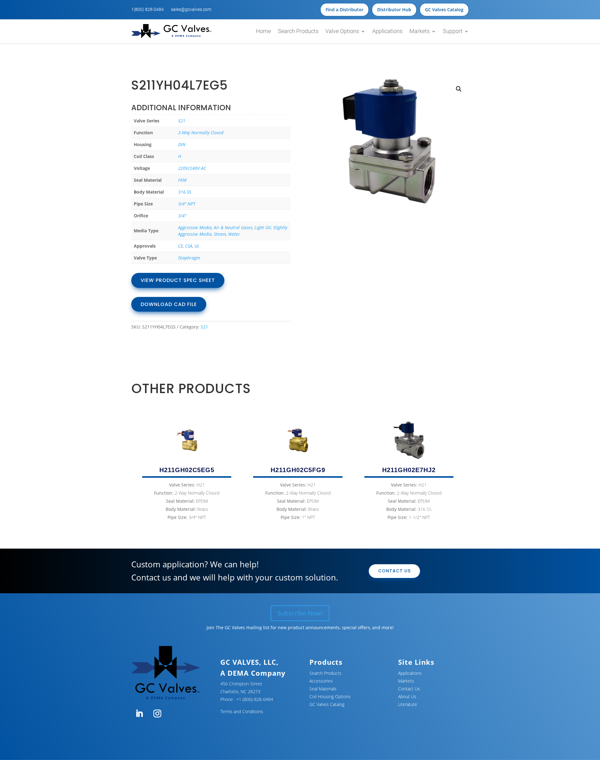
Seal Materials (323, 689)
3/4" (182, 216)
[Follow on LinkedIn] (139, 714)
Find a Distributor (344, 9)
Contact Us (394, 571)
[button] (458, 89)
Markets (419, 31)
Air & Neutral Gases (233, 227)
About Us (407, 696)
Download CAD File (169, 304)
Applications (387, 31)
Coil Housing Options (330, 696)
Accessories (321, 681)
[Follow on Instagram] (157, 714)
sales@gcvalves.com (191, 9)
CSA (188, 246)
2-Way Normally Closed (200, 133)
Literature (407, 704)
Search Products (298, 31)
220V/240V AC (192, 168)
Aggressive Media (195, 227)
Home (263, 31)
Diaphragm (189, 258)
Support (452, 31)
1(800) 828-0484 (147, 9)
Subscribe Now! (300, 613)
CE (180, 246)
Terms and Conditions (241, 711)
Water (234, 234)
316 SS (184, 192)
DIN (181, 144)
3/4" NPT (186, 204)
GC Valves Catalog (444, 9)
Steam (220, 234)
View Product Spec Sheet (178, 280)
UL (196, 246)
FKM (182, 180)
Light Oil (262, 227)
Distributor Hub (394, 9)
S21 (181, 121)
